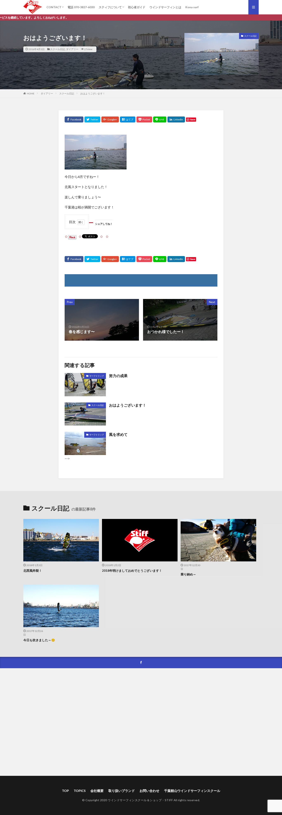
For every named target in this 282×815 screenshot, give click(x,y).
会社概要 (97, 791)
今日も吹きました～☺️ (39, 640)
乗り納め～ (188, 574)
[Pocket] (144, 119)
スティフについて (110, 7)
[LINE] (159, 119)
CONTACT (53, 7)
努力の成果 (118, 375)
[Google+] (110, 119)
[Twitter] (92, 119)
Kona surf (192, 7)
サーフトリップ (96, 376)
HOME (30, 93)
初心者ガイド (136, 7)
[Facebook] (74, 119)
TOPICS (80, 791)
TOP (65, 791)
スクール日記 (57, 49)
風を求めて (118, 434)
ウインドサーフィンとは (165, 7)
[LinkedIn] (176, 119)
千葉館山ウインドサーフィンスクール (192, 791)
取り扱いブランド (121, 791)
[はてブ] (127, 119)
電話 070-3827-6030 (81, 7)
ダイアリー (72, 49)
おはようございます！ (92, 93)
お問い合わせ (149, 791)
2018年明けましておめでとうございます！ (132, 570)
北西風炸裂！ (32, 570)
